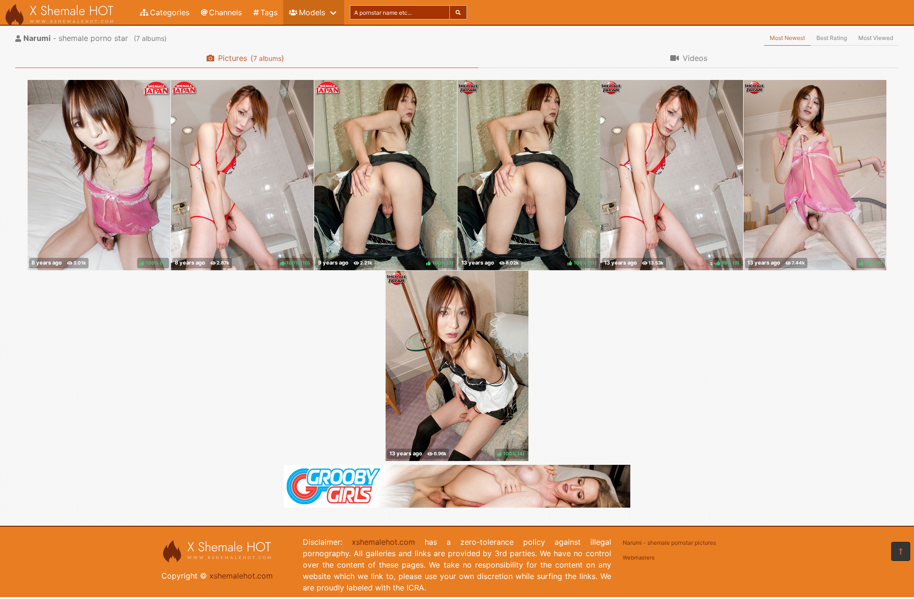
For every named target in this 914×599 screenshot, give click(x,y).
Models (312, 12)
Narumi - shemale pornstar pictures (669, 542)
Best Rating (831, 37)
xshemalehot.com (241, 575)
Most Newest (787, 37)
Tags (269, 12)
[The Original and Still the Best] (457, 505)
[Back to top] (900, 551)
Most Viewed (875, 37)
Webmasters (639, 557)
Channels (225, 12)
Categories (169, 12)
